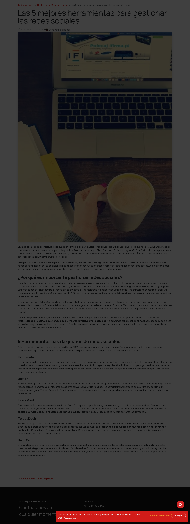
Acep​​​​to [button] (178, 515)
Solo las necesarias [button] (160, 515)
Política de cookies (71, 518)
